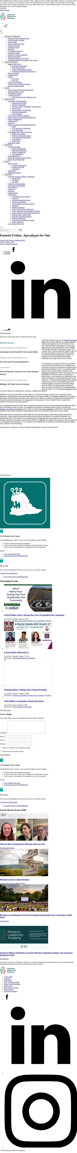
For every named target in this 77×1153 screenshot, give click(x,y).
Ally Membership (17, 154)
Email (2, 740)
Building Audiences (18, 207)
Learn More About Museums (17, 101)
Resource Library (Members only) (19, 38)
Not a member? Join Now (12, 554)
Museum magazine (14, 46)
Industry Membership (19, 152)
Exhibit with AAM (18, 167)
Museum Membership (19, 149)
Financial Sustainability (19, 112)
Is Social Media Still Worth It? (16, 652)
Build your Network (18, 68)
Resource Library (13, 73)
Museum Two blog (48, 373)
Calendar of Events (14, 95)
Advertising (15, 169)
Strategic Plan (16, 178)
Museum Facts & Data (19, 103)
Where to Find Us (17, 222)
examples (68, 389)
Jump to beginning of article (9, 244)
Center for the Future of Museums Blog (12, 240)
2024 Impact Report (14, 173)
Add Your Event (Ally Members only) (24, 97)
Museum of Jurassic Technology (11, 409)
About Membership (14, 156)
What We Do (12, 195)
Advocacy (11, 123)
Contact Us (11, 189)
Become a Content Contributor (17, 55)
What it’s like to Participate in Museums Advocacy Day (22, 844)
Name (2, 736)
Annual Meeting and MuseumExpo (23, 204)
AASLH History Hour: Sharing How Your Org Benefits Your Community (34, 615)
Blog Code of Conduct (11, 988)
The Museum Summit (15, 93)
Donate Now (12, 171)
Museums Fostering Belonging (21, 216)
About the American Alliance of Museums (21, 176)
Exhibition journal (13, 47)
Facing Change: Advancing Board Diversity (22, 117)
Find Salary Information (19, 66)
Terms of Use (8, 986)
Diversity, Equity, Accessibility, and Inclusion (26, 106)
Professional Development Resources (24, 71)
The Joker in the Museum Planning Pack (14, 362)
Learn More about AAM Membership (16, 577)
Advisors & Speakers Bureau (21, 200)
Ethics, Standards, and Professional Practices (26, 211)
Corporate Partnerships (19, 165)
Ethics (14, 126)
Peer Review (16, 141)
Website (2, 744)
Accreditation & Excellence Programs (20, 132)
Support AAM (12, 163)
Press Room (8, 980)
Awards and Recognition (16, 86)
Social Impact (16, 108)
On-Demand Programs (15, 51)
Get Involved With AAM (16, 224)
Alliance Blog (12, 42)
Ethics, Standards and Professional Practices (22, 125)
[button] (2, 550)
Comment (3, 733)
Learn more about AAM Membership (16, 556)
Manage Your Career (14, 64)
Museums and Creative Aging (21, 215)
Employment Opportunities (16, 184)
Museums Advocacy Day (16, 92)
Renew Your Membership (16, 159)
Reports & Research (14, 56)
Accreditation (16, 139)
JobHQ (10, 77)
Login (6, 24)
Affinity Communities (15, 82)
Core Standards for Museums (21, 128)
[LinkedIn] (40, 1073)
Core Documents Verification (21, 137)
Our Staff (15, 182)
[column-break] (13, 75)
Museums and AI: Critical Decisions (14, 879)
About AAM (8, 977)
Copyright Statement (10, 991)
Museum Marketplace (15, 119)
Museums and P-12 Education (21, 110)
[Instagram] (40, 1147)
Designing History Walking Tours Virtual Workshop (25, 690)
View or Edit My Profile (11, 982)
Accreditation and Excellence (21, 196)
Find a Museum (17, 114)
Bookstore (11, 49)
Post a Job (15, 80)
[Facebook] (7, 999)
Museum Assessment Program (21, 136)
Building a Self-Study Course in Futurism (14, 384)
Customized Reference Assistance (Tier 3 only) (23, 60)
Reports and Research (19, 105)
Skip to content (5, 10)
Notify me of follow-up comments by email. (16, 748)
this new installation (46, 409)
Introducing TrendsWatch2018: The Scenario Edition (19, 352)
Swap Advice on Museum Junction (19, 84)
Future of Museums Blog (16, 44)
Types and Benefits (14, 147)
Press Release (4, 959)
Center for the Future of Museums (18, 116)
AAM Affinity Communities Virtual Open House (24, 701)
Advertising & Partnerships (16, 186)
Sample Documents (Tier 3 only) (18, 58)
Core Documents (17, 130)
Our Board (15, 180)
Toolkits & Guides (14, 53)
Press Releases (12, 187)
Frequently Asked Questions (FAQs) (19, 158)
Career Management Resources (22, 69)
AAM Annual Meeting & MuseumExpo (20, 90)
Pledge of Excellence (18, 134)
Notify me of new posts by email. (12, 751)
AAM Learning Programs (16, 40)
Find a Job (15, 79)
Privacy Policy (22, 6)
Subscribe (11, 191)
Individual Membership (19, 150)
